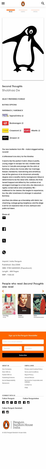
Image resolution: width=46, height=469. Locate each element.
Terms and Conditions (31, 372)
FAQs (26, 387)
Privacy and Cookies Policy (33, 369)
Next (43, 291)
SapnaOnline (15, 116)
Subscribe (23, 355)
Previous (3, 291)
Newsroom (5, 383)
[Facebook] (23, 227)
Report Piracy (29, 375)
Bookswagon (15, 123)
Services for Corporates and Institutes (34, 381)
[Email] (23, 216)
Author (23, 11)
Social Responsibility (8, 380)
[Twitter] (23, 239)
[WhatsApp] (23, 251)
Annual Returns (29, 377)
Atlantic (34, 130)
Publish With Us (7, 375)
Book (10, 11)
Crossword (14, 130)
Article (35, 11)
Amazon (13, 138)
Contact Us (28, 385)
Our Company (7, 369)
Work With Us (6, 372)
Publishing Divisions (8, 377)
